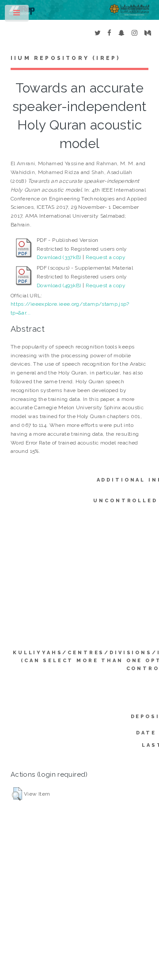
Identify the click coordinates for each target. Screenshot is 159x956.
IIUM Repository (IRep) (65, 58)
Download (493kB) (59, 285)
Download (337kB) (59, 257)
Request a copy (105, 257)
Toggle (17, 15)
